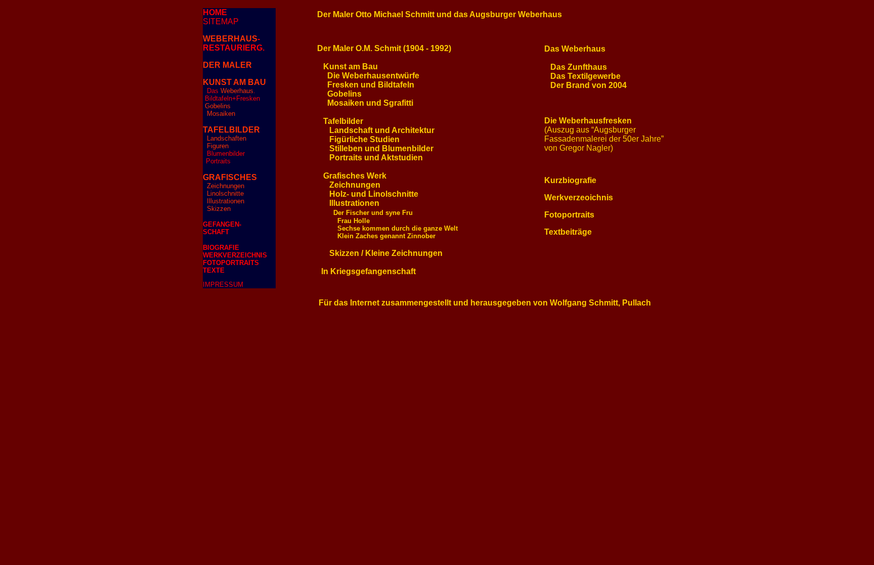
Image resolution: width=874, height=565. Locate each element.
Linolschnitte (225, 193)
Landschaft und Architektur (381, 130)
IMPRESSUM (223, 284)
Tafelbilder (343, 121)
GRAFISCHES (230, 177)
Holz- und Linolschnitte (373, 194)
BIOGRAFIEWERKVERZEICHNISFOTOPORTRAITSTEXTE (235, 259)
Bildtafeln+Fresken (232, 98)
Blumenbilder (226, 153)
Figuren (218, 146)
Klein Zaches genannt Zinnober (386, 236)
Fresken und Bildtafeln (370, 84)
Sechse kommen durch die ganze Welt (397, 228)
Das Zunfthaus (578, 67)
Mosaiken (221, 113)
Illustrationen (224, 201)
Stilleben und (355, 148)
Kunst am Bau (350, 66)
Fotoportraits (569, 214)
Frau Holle (353, 221)
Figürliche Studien (364, 139)
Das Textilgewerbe (585, 76)
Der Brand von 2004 (588, 85)
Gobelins (218, 106)
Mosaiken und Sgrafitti (370, 103)
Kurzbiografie (570, 180)
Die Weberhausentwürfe (373, 75)
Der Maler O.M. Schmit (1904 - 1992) (384, 48)
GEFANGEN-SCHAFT (222, 228)
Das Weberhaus (574, 49)
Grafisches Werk (354, 175)
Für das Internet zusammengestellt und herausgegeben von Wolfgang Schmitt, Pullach (485, 302)
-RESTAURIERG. (234, 43)
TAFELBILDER (231, 129)
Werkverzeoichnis (578, 197)
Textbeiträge (568, 232)
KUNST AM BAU (234, 82)
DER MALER (227, 65)
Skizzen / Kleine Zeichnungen (386, 253)
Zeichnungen (225, 186)
